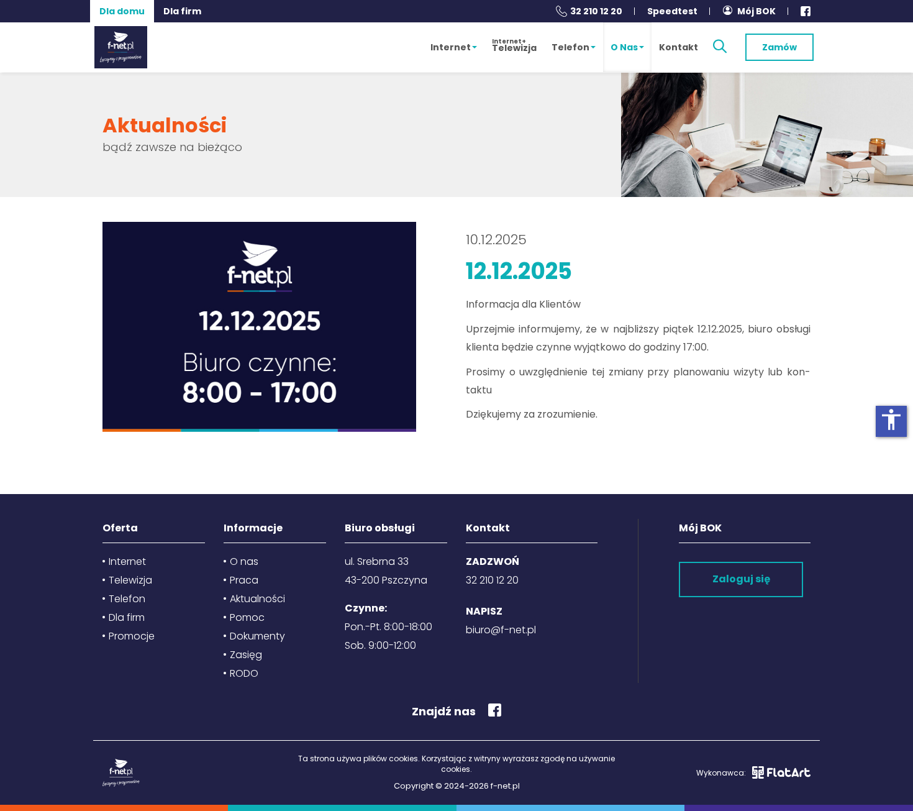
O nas (624, 47)
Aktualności (257, 599)
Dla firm (182, 11)
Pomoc (247, 617)
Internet (450, 47)
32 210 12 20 (596, 11)
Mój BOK (756, 11)
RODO (244, 673)
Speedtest (672, 11)
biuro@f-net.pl (501, 630)
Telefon (570, 47)
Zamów (779, 47)
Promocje (132, 636)
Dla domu (122, 11)
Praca (244, 580)
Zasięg (246, 655)
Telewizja (514, 45)
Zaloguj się (741, 579)
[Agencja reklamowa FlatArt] (781, 772)
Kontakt (678, 47)
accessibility (891, 419)
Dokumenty (257, 636)
